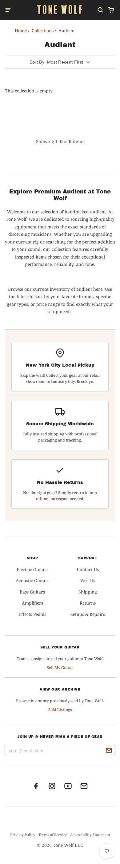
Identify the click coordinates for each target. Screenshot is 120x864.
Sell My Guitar (60, 667)
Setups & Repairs (87, 614)
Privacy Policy (22, 834)
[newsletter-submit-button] (109, 751)
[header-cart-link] (111, 10)
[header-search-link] (100, 10)
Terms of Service (52, 834)
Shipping (87, 592)
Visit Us (87, 580)
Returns (88, 603)
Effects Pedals (32, 614)
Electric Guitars (32, 569)
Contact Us (88, 569)
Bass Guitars (32, 592)
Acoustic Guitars (32, 580)
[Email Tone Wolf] (84, 788)
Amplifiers (32, 603)
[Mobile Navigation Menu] (10, 10)
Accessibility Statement (90, 834)
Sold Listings (60, 709)
